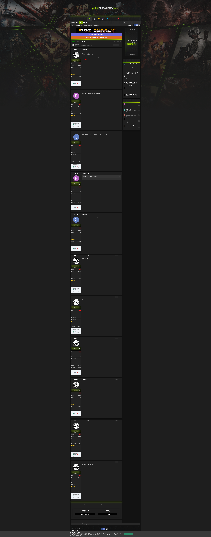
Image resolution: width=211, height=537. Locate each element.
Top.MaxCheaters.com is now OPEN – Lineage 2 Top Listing (96, 37)
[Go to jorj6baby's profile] (73, 45)
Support (107, 19)
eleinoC (76, 90)
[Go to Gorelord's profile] (76, 137)
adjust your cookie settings (111, 534)
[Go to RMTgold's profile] (124, 76)
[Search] (139, 22)
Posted (134, 78)
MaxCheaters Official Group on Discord (96, 34)
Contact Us (79, 530)
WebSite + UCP (128, 114)
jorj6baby (78, 44)
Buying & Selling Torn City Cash (131, 82)
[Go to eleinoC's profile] (76, 96)
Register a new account (85, 514)
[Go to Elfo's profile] (124, 64)
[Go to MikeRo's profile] (124, 126)
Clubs (103, 19)
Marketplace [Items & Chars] (87, 45)
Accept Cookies (128, 533)
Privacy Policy (74, 530)
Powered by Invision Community (133, 529)
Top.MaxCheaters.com (118, 19)
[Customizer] (84, 22)
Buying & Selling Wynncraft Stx (131, 94)
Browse (89, 19)
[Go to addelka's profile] (124, 115)
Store (99, 19)
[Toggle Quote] (83, 176)
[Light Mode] (86, 22)
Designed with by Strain (76, 528)
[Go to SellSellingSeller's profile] (124, 104)
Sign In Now (108, 514)
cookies (85, 534)
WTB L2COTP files (129, 109)
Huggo (127, 110)
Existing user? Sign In (74, 22)
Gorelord (76, 214)
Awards (111, 19)
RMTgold (128, 78)
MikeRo (127, 127)
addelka (127, 115)
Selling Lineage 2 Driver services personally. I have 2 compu (131, 120)
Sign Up (81, 22)
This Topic (135, 22)
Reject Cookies (137, 533)
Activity (94, 19)
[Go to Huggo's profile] (124, 110)
